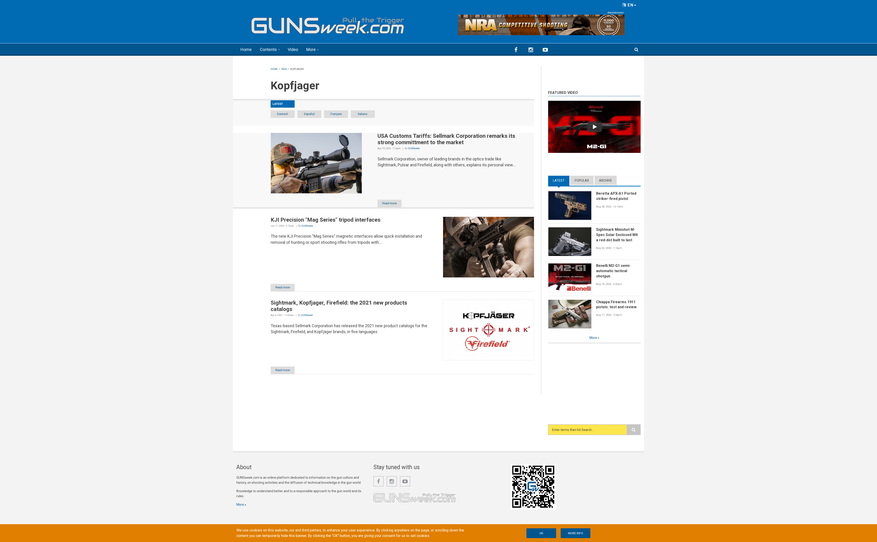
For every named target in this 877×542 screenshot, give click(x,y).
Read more (389, 203)
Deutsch (282, 114)
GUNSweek (414, 148)
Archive (605, 180)
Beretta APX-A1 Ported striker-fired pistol (616, 196)
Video (293, 49)
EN (630, 5)
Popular (582, 180)
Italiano (362, 114)
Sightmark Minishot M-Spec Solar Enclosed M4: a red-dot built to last (617, 234)
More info (575, 533)
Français (336, 114)
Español (309, 114)
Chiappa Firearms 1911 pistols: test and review (616, 304)
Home (246, 49)
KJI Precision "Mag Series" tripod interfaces (325, 220)
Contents (268, 49)
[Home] (328, 24)
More (311, 49)
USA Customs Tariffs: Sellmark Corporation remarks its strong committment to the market (446, 139)
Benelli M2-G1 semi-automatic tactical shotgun (613, 270)
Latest (561, 180)
